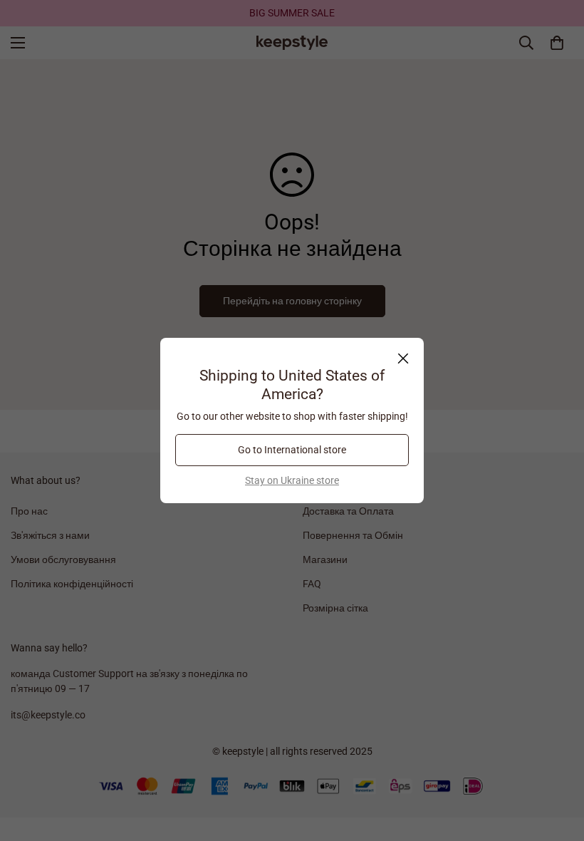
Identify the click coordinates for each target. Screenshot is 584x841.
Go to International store (292, 449)
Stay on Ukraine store (292, 480)
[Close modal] (403, 358)
